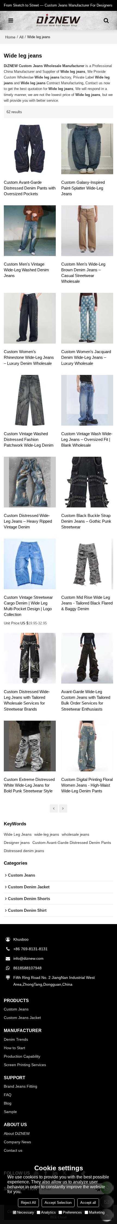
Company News (17, 1142)
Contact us (13, 1150)
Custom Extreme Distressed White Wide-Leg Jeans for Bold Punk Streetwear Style (29, 785)
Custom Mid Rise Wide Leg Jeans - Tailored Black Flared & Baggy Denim (87, 603)
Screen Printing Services (25, 1065)
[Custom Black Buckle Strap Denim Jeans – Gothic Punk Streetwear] (87, 482)
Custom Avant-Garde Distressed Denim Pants (71, 842)
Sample (10, 1111)
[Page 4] (63, 808)
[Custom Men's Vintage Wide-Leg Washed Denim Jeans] (30, 230)
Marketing (96, 1212)
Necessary (25, 1212)
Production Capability (22, 1056)
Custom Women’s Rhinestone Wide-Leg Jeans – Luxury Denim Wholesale (29, 357)
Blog (7, 1103)
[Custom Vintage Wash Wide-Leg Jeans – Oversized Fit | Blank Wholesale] (87, 400)
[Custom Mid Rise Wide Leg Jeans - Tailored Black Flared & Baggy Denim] (87, 564)
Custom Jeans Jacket (22, 1017)
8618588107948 (27, 968)
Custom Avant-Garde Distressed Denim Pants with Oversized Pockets (30, 188)
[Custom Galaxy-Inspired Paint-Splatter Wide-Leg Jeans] (87, 149)
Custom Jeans (16, 1009)
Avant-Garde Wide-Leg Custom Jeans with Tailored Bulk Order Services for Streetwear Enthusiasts (85, 700)
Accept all (88, 1203)
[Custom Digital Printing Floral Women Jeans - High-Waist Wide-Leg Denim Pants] (87, 746)
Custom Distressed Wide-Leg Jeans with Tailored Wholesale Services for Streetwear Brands (27, 700)
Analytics (48, 1212)
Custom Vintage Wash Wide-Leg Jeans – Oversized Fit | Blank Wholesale (86, 439)
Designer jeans (17, 842)
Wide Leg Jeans (18, 834)
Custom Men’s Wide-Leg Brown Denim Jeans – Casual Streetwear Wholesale (83, 273)
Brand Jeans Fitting (20, 1086)
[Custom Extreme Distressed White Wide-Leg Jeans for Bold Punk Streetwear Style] (30, 746)
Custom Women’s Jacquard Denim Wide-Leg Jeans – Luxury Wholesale (86, 357)
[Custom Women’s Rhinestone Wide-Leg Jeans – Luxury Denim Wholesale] (30, 318)
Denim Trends (16, 1039)
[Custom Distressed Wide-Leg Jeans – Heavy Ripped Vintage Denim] (30, 482)
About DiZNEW (17, 1133)
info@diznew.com (28, 958)
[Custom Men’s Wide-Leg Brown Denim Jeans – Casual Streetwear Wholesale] (87, 230)
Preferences (72, 1212)
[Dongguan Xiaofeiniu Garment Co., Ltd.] (58, 20)
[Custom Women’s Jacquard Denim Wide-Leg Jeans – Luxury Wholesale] (87, 318)
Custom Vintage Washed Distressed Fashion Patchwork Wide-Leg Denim (29, 439)
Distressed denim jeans (24, 851)
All (21, 37)
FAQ (7, 1095)
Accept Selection (58, 1203)
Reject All (28, 1203)
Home (10, 37)
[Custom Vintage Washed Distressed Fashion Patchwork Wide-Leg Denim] (30, 400)
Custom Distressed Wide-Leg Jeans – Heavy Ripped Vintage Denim (28, 521)
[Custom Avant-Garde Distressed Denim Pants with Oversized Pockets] (30, 149)
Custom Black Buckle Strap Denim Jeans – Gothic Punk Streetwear (86, 521)
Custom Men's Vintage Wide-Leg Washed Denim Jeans (26, 270)
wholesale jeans (75, 834)
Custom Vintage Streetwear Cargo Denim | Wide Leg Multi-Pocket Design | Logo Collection (28, 606)
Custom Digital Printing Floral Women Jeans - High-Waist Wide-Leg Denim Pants (87, 785)
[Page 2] (54, 808)
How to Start (14, 1048)
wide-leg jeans (46, 834)
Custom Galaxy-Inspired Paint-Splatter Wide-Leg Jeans (83, 188)
